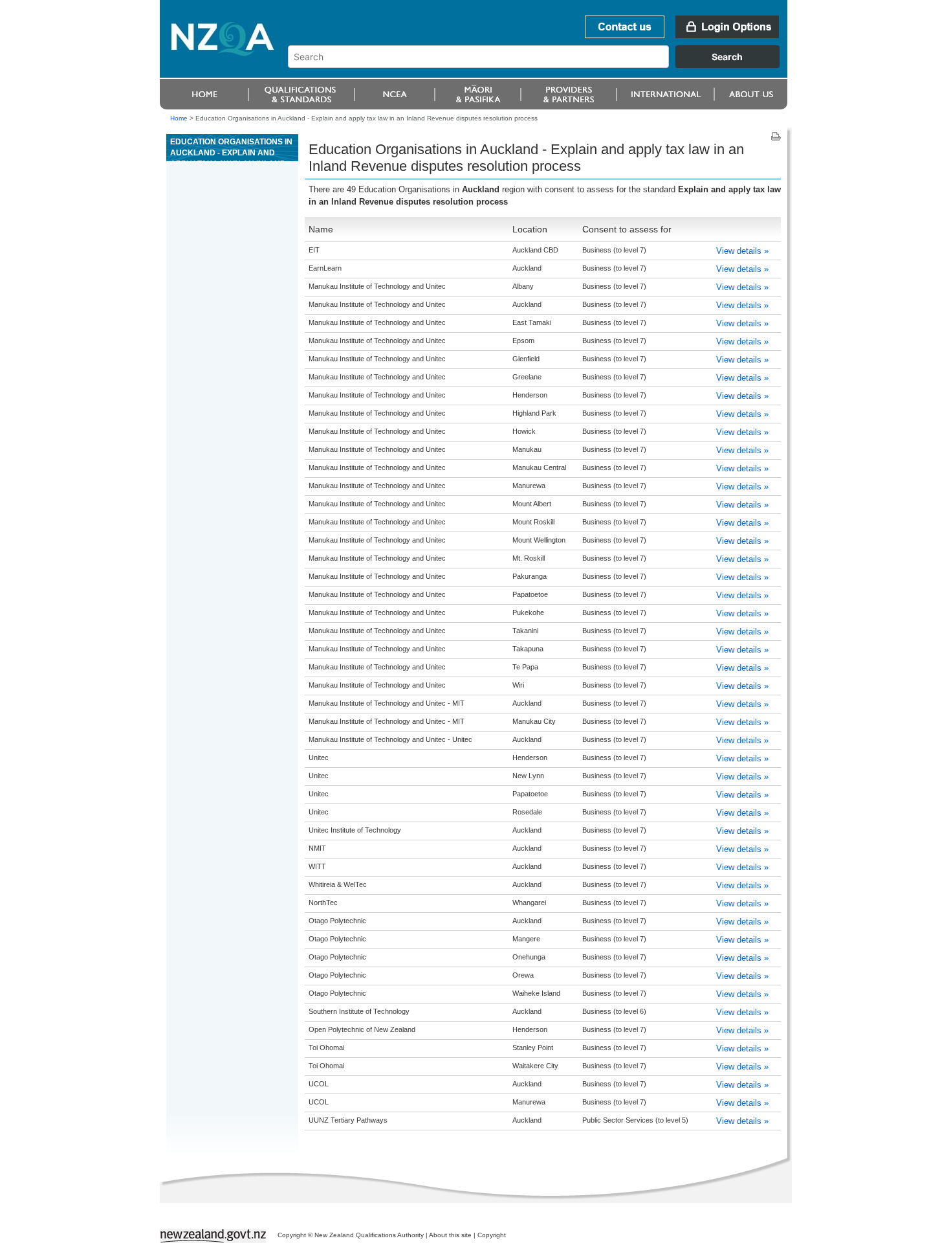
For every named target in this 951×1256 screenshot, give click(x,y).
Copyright (491, 1235)
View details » (742, 251)
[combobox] (539, 65)
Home (179, 118)
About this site (450, 1235)
